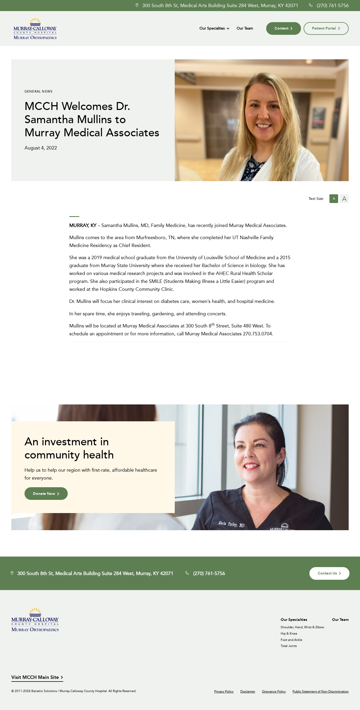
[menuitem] (214, 28)
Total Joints (289, 646)
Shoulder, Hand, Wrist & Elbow (302, 627)
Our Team (245, 28)
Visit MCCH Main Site (35, 677)
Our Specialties (212, 28)
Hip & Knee (289, 633)
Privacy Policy (223, 691)
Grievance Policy (274, 691)
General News (39, 91)
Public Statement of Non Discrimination (321, 691)
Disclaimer (247, 691)
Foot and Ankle (291, 640)
